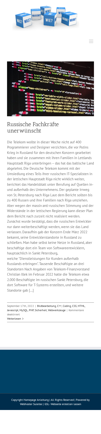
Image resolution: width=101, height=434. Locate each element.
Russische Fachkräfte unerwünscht (33, 127)
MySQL (23, 310)
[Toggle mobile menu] (91, 41)
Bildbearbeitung (46, 306)
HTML (81, 306)
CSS (74, 306)
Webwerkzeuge (57, 310)
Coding (67, 306)
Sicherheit (41, 310)
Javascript (12, 310)
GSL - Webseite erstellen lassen (63, 404)
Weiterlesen (14, 318)
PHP (31, 310)
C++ (59, 306)
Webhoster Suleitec (31, 404)
